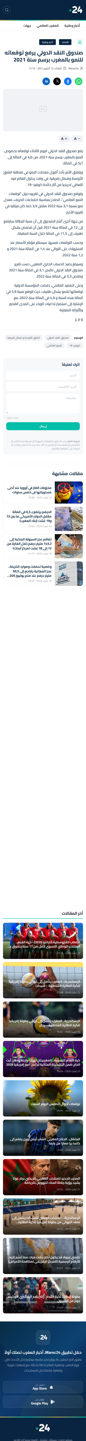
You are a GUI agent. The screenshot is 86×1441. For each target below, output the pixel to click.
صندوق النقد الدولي (58, 337)
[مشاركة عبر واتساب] (78, 81)
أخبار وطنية (72, 26)
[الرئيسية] (80, 42)
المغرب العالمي (48, 26)
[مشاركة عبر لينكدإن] (46, 81)
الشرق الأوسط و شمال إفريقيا (23, 337)
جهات (27, 26)
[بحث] (7, 10)
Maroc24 (74, 68)
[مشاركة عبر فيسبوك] (67, 81)
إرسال (43, 426)
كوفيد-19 (74, 345)
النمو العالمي (54, 345)
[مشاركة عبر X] (57, 81)
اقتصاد (65, 42)
